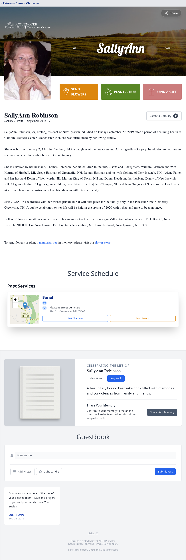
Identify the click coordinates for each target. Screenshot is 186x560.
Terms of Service (102, 543)
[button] (25, 305)
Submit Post (165, 471)
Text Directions (75, 318)
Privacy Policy (83, 543)
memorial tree (48, 242)
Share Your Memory (162, 412)
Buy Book (116, 378)
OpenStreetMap (97, 549)
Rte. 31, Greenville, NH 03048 (67, 311)
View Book (96, 378)
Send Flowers (142, 318)
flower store (102, 242)
